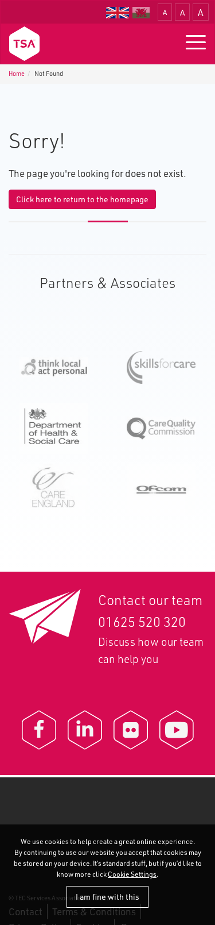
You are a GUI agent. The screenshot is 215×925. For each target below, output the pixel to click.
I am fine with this (107, 896)
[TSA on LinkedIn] (85, 730)
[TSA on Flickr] (131, 730)
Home (17, 74)
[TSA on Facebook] (39, 730)
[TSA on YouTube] (176, 730)
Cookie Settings (132, 874)
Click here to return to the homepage (82, 199)
